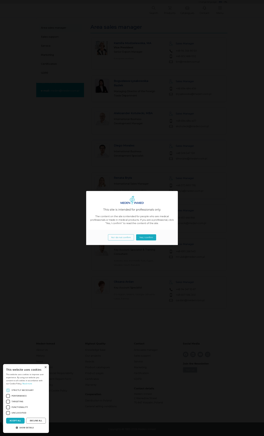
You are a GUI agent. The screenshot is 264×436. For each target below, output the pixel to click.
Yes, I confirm (146, 237)
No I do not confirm (121, 237)
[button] (26, 428)
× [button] (45, 367)
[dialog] (26, 398)
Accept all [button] (15, 420)
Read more (27, 383)
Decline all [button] (36, 420)
